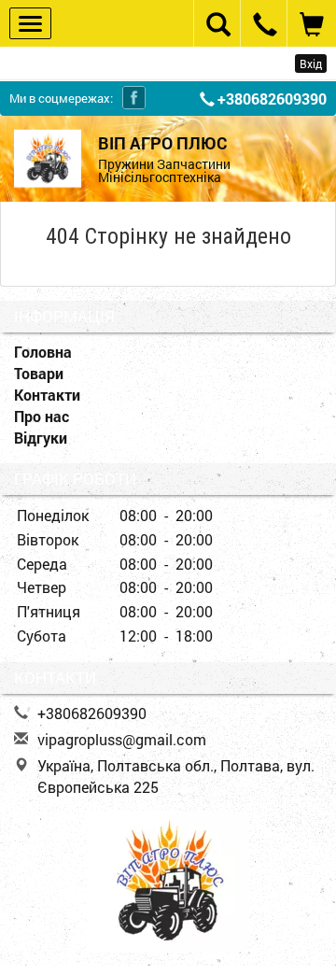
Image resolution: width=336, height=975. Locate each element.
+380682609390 (272, 98)
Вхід (311, 63)
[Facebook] (134, 97)
